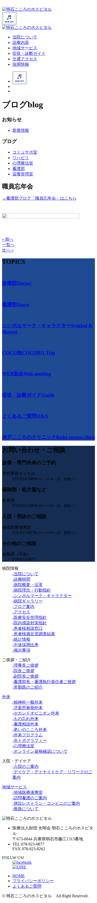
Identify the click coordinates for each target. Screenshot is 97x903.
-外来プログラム (27, 735)
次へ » (7, 250)
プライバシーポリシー (33, 881)
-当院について (25, 574)
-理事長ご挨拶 (25, 665)
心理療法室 (22, 163)
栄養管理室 (22, 174)
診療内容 (20, 42)
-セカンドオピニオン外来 (35, 713)
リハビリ (20, 157)
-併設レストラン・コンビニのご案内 (46, 803)
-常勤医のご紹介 (27, 687)
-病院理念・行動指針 (31, 590)
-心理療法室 (23, 746)
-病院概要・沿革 (27, 585)
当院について (24, 37)
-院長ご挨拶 (23, 671)
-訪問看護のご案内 (29, 798)
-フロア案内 (23, 606)
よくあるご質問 (26, 886)
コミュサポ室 (24, 152)
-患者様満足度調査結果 (33, 634)
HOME (18, 876)
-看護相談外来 (25, 724)
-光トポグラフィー (29, 740)
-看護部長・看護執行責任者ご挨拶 (44, 681)
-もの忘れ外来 (25, 718)
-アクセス (21, 612)
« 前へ (7, 239)
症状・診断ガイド (29, 53)
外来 (6, 697)
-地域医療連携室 (27, 792)
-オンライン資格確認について (40, 751)
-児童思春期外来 (27, 707)
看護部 (18, 168)
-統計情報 (21, 639)
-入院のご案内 (25, 766)
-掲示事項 (21, 650)
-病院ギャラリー (27, 601)
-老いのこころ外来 (29, 729)
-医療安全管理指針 (29, 617)
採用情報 (20, 64)
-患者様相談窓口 (27, 628)
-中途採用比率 (25, 645)
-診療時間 (21, 579)
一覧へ (8, 245)
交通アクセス (24, 59)
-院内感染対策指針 (29, 623)
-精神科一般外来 (27, 702)
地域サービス (24, 48)
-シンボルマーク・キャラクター (42, 595)
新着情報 (20, 130)
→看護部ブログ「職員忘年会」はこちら (39, 198)
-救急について (25, 809)
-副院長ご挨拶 (25, 676)
